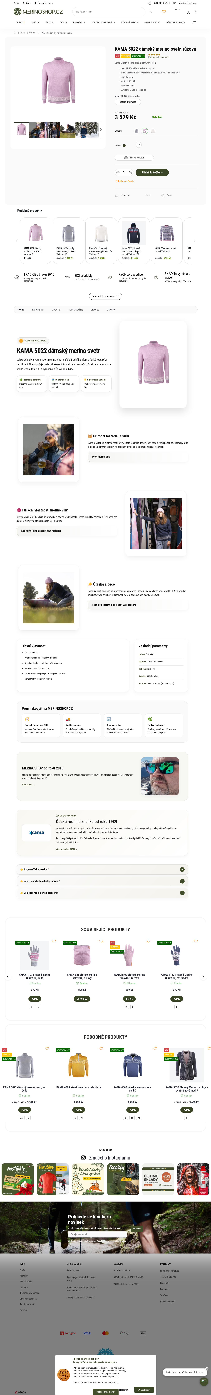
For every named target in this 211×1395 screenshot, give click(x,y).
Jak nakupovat (73, 1270)
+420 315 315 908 (168, 1277)
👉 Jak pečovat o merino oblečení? (101, 892)
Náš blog (24, 1287)
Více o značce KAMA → (67, 849)
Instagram (164, 1289)
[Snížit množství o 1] (118, 173)
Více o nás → (28, 784)
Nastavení (123, 1389)
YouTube (164, 1295)
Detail (35, 999)
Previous (7, 976)
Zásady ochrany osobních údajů (81, 1297)
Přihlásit (137, 1228)
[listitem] (35, 240)
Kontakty (27, 3)
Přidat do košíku (151, 172)
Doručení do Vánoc (122, 1270)
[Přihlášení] (188, 12)
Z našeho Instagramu (109, 1158)
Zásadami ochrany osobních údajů (111, 1241)
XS (21, 1118)
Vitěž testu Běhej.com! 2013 (126, 1284)
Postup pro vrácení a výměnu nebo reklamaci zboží (82, 1289)
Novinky (23, 1310)
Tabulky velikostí (27, 1304)
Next (203, 976)
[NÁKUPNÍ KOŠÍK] (196, 11)
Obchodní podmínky (28, 1298)
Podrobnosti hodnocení (158, 57)
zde (115, 1382)
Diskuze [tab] (95, 309)
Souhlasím (145, 1390)
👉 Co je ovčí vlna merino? (101, 869)
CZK (176, 9)
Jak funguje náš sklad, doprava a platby (81, 1279)
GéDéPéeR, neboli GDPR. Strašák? (128, 1277)
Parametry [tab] (38, 309)
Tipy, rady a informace (29, 1293)
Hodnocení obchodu (44, 3)
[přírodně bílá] (153, 131)
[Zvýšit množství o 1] (130, 173)
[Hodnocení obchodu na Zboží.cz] (20, 1392)
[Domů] (16, 33)
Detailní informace (128, 101)
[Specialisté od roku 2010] (41, 725)
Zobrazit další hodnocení (105, 296)
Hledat (151, 11)
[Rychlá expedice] (82, 725)
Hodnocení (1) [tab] (76, 309)
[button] (17, 241)
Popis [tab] (21, 309)
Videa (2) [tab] (56, 309)
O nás (16, 3)
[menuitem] (21, 22)
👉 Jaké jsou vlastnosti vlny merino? (101, 881)
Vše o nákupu (26, 1281)
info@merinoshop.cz (169, 1271)
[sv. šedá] (137, 131)
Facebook (164, 1283)
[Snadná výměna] (123, 725)
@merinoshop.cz (167, 1301)
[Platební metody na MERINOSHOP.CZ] (68, 1333)
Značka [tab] (111, 309)
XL (139, 1118)
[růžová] (145, 131)
